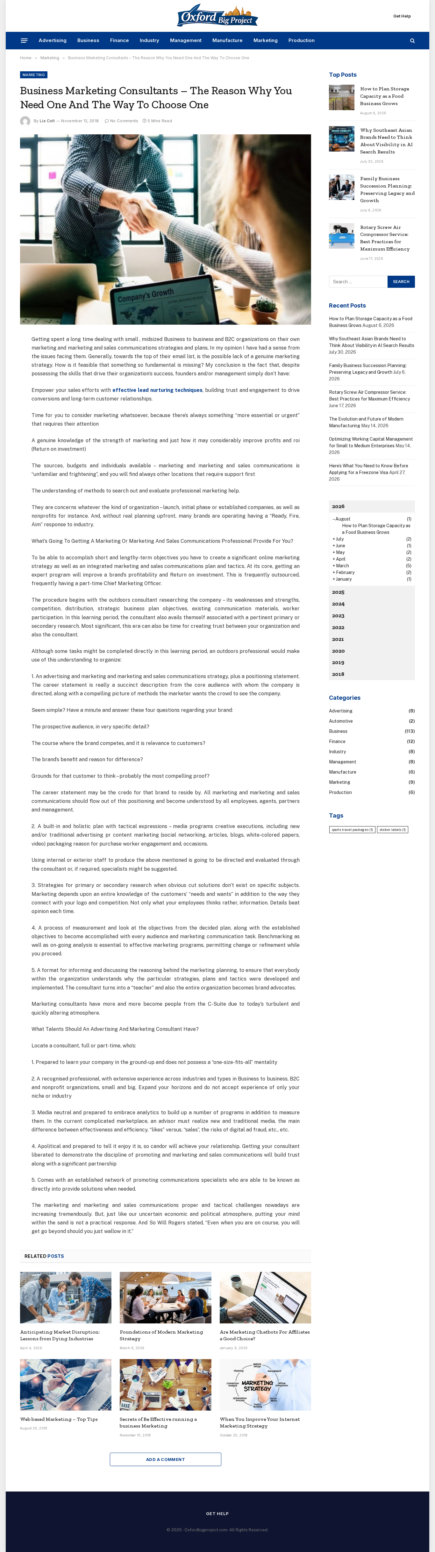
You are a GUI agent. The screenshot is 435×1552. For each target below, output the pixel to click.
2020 (338, 650)
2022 (338, 627)
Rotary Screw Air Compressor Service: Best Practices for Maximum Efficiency (385, 238)
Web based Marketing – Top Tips (59, 1419)
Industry (149, 40)
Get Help (402, 15)
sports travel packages (352, 830)
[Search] (412, 40)
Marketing (265, 40)
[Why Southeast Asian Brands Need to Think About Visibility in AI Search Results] (341, 139)
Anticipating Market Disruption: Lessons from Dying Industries (60, 1335)
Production (302, 40)
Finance (119, 40)
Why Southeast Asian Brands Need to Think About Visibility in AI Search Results (386, 141)
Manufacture (227, 40)
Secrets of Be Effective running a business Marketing (158, 1422)
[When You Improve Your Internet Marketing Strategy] (265, 1385)
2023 (338, 615)
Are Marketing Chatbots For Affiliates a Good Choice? (265, 1335)
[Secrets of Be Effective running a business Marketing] (165, 1385)
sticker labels (393, 830)
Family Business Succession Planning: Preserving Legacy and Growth (387, 189)
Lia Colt (47, 120)
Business (88, 40)
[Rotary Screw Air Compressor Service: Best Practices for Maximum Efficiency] (341, 236)
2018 (338, 673)
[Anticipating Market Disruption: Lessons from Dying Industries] (65, 1297)
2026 (338, 506)
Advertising (53, 40)
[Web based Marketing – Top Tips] (65, 1385)
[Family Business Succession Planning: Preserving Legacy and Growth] (341, 187)
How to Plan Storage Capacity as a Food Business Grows (384, 96)
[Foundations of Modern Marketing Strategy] (165, 1297)
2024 (338, 603)
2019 (338, 662)
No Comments (124, 120)
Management (186, 40)
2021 (338, 638)
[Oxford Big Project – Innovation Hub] (217, 16)
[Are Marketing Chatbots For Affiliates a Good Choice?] (265, 1297)
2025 (338, 591)
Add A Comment (165, 1459)
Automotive (341, 721)
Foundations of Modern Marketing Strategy (161, 1335)
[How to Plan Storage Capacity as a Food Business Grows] (341, 97)
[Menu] (24, 40)
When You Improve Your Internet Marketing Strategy (260, 1422)
